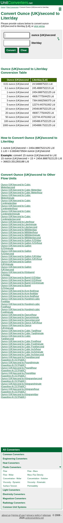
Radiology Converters (14, 502)
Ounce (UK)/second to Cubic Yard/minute (22, 333)
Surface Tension (10, 486)
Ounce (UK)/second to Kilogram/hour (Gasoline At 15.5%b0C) (20, 390)
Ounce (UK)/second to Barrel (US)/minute (22, 283)
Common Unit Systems (14, 507)
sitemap (47, 515)
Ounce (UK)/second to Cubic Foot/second (22, 346)
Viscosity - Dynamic (11, 482)
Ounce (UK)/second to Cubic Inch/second (22, 354)
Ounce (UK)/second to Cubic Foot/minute (22, 344)
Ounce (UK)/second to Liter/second (19, 227)
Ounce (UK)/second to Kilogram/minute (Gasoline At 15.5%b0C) (21, 385)
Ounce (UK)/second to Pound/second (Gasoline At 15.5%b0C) (20, 358)
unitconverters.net (34, 518)
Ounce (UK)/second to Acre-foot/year (20, 291)
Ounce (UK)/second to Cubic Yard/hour (21, 330)
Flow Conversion (12, 7)
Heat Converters (11, 463)
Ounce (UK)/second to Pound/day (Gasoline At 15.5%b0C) (18, 374)
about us (6, 515)
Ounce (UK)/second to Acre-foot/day (19, 293)
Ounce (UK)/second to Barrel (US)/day (21, 277)
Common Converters (13, 454)
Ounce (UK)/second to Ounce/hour (19, 315)
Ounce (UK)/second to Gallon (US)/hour (21, 243)
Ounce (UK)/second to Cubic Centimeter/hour (16, 207)
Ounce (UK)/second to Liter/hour (17, 222)
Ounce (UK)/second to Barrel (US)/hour (21, 280)
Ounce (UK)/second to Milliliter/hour (19, 232)
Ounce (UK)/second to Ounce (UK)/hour (21, 322)
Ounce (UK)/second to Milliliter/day (19, 230)
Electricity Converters (14, 494)
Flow (5, 471)
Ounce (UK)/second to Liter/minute (19, 224)
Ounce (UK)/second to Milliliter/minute (20, 235)
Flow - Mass (32, 471)
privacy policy (34, 515)
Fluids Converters (12, 467)
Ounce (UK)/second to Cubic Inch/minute (22, 352)
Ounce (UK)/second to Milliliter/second (21, 237)
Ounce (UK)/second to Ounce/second (20, 320)
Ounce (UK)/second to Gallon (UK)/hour (21, 259)
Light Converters (11, 490)
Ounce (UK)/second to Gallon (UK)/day (21, 256)
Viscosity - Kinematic (36, 482)
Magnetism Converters (14, 498)
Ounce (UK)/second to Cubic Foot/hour (21, 341)
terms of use (18, 515)
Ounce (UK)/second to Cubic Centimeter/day (16, 201)
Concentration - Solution (37, 478)
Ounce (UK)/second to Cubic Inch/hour (21, 349)
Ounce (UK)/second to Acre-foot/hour (20, 296)
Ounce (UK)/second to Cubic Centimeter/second (16, 217)
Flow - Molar (8, 475)
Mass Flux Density (35, 475)
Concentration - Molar (12, 478)
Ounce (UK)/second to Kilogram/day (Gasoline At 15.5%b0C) (19, 395)
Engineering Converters (15, 458)
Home (3, 7)
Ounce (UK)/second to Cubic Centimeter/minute (16, 212)
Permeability (32, 486)
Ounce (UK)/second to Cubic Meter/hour (21, 192)
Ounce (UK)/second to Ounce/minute (20, 317)
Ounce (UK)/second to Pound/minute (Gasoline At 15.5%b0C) (20, 363)
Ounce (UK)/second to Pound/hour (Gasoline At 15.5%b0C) (19, 369)
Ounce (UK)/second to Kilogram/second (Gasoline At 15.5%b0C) (21, 379)
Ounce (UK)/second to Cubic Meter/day (21, 190)
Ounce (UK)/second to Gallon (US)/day (21, 240)
